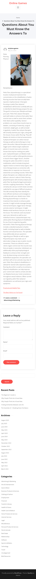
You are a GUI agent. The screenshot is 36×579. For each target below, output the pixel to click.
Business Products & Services (10, 491)
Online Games (18, 3)
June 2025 (4, 427)
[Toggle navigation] (18, 7)
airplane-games (13, 48)
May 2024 (4, 440)
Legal (3, 520)
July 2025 (4, 423)
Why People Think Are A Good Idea (11, 398)
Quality (30, 573)
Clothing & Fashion (7, 494)
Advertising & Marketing (12, 300)
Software (4, 540)
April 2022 (4, 466)
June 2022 (4, 459)
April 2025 (4, 433)
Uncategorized (5, 553)
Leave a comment (11, 298)
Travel (3, 550)
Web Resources (5, 556)
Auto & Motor (5, 488)
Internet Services (6, 517)
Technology (4, 546)
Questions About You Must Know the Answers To (19, 21)
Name (5, 342)
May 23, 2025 (12, 50)
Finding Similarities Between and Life (12, 405)
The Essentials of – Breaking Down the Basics (14, 408)
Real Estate (4, 533)
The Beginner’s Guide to (8, 395)
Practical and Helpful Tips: (11, 288)
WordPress (17, 573)
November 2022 (6, 443)
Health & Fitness (6, 507)
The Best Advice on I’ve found (12, 292)
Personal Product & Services (9, 527)
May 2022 (4, 462)
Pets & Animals (5, 530)
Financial (4, 501)
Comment (6, 327)
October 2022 (5, 446)
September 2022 (6, 449)
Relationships (5, 536)
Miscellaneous (5, 523)
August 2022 (5, 453)
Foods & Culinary (6, 504)
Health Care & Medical (8, 510)
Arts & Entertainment (7, 484)
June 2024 (4, 436)
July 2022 (4, 456)
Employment (5, 497)
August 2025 (5, 420)
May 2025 (4, 430)
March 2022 (4, 469)
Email (5, 351)
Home (18, 17)
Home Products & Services (9, 514)
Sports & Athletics (6, 543)
